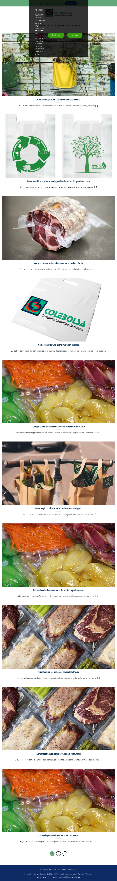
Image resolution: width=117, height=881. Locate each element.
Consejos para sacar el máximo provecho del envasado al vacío (58, 426)
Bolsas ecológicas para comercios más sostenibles (58, 99)
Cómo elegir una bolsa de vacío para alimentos (58, 835)
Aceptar (74, 35)
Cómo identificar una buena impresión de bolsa (58, 344)
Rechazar (56, 35)
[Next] (64, 853)
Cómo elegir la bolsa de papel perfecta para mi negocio (58, 508)
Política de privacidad (57, 877)
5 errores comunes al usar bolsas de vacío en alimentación (58, 263)
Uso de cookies (73, 877)
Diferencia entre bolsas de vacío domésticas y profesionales (58, 590)
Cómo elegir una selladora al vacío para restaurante (59, 753)
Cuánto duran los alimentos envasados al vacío (58, 672)
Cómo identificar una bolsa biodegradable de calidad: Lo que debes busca (58, 181)
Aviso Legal (41, 877)
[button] (4, 13)
